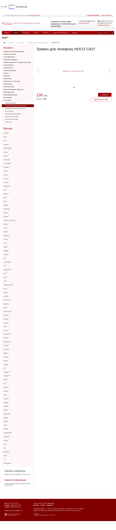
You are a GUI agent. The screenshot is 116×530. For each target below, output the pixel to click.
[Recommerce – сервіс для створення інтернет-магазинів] (6, 515)
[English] (3, 37)
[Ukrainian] (5, 37)
